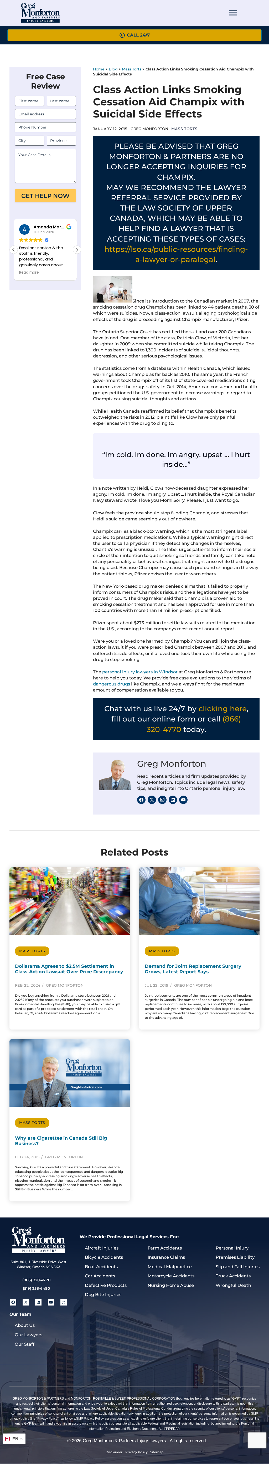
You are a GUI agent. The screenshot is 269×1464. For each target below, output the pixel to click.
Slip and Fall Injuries (238, 1266)
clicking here (223, 708)
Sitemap (156, 1452)
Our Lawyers (28, 1334)
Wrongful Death (233, 1285)
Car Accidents (100, 1275)
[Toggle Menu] (233, 13)
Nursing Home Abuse (171, 1285)
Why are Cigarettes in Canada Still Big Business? (61, 1140)
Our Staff (24, 1344)
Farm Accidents (165, 1248)
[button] (77, 250)
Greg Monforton (171, 764)
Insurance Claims (166, 1257)
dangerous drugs (111, 684)
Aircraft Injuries (101, 1248)
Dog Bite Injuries (103, 1294)
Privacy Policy (136, 1452)
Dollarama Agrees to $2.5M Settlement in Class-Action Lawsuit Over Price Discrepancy (69, 968)
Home (99, 69)
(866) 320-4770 (36, 1280)
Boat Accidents (101, 1266)
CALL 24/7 (138, 35)
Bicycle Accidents (104, 1257)
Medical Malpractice (170, 1266)
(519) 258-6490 (36, 1288)
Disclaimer (114, 1452)
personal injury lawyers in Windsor (140, 671)
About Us (25, 1325)
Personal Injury (232, 1248)
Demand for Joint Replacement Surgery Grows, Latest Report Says (193, 968)
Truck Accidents (233, 1275)
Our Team (20, 1314)
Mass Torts (131, 69)
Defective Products (106, 1285)
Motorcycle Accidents (171, 1275)
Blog (113, 69)
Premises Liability (235, 1257)
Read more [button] (29, 272)
